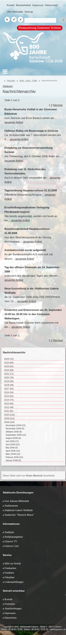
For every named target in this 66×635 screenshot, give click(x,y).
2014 (9, 400)
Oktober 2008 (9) (14, 432)
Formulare (10, 603)
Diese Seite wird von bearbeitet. (29, 475)
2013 (9, 403)
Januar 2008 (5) (13, 460)
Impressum (38, 5)
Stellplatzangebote (14, 536)
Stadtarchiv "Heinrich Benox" (19, 514)
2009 (9, 418)
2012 (9, 407)
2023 (9, 366)
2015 (9, 396)
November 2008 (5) (15, 428)
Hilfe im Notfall (13, 563)
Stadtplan (9, 532)
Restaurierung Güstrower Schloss (40, 27)
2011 (8, 411)
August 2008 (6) (13, 438)
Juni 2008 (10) (13, 444)
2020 (9, 377)
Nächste (58, 105)
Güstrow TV (11, 541)
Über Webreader (15, 11)
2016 (9, 392)
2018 (9, 385)
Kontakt (11, 5)
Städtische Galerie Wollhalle (19, 510)
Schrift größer (14, 19)
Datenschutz (51, 5)
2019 (9, 381)
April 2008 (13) (13, 451)
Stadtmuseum (11, 505)
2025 (9, 359)
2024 (9, 362)
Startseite (11, 80)
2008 (9, 422)
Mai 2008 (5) (12, 447)
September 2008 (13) (16, 435)
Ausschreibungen (13, 608)
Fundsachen (10, 568)
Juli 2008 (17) (12, 441)
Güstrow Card (11, 546)
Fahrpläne (9, 577)
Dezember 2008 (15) (16, 425)
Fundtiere (9, 572)
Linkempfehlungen (14, 581)
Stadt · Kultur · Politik (28, 80)
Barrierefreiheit (23, 5)
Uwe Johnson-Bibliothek (17, 501)
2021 (9, 374)
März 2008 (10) (13, 454)
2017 (9, 389)
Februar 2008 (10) (14, 457)
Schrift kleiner (20, 19)
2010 (9, 415)
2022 (9, 370)
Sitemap (28, 11)
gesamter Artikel (13, 122)
